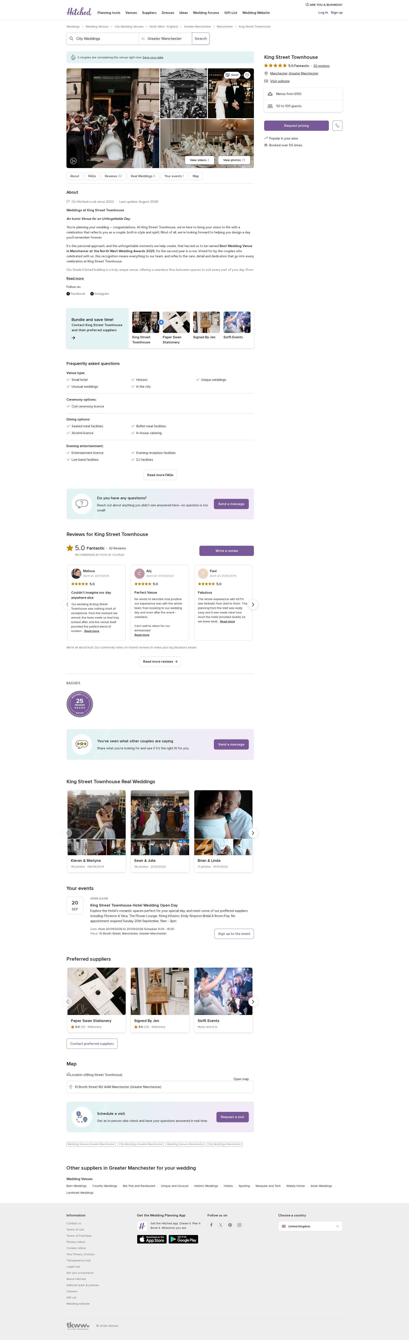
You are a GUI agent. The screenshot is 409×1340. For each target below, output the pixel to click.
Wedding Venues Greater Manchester (91, 1144)
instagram (102, 294)
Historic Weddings (206, 1186)
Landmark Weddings (80, 1193)
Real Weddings (143, 176)
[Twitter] (221, 1225)
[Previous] (67, 604)
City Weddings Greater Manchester (141, 1144)
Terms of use (75, 1229)
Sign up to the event (234, 934)
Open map (241, 1079)
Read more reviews (158, 661)
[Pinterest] (230, 1225)
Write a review (227, 551)
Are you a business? (80, 1273)
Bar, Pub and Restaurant (139, 1186)
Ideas (183, 13)
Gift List (230, 13)
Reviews (113, 176)
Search (201, 38)
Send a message (231, 504)
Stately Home (295, 1186)
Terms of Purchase (79, 1236)
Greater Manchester (198, 26)
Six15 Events (208, 1020)
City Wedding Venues (129, 26)
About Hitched (76, 1279)
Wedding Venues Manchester (185, 1144)
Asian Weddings (321, 1186)
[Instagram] (239, 1225)
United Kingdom (299, 1226)
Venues (131, 13)
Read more (75, 278)
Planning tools (109, 13)
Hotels (228, 1186)
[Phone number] (337, 126)
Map (196, 176)
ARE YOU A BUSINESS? (326, 5)
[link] (97, 831)
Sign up (337, 12)
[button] (160, 328)
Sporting (244, 1186)
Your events (174, 176)
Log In (323, 12)
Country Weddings (104, 1186)
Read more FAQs (160, 475)
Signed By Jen (146, 1020)
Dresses (168, 13)
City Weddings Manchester (224, 1144)
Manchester (225, 26)
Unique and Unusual (174, 1186)
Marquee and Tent (268, 1186)
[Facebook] (211, 1225)
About (74, 176)
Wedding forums (206, 13)
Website (256, 13)
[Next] (253, 604)
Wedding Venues (97, 26)
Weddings (73, 26)
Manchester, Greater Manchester (294, 73)
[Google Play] (183, 1243)
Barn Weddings (76, 1186)
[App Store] (152, 1243)
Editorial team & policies (82, 1285)
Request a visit (232, 1117)
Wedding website (78, 1303)
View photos (234, 160)
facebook (78, 294)
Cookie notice (76, 1248)
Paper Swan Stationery (91, 1020)
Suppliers (149, 13)
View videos (199, 160)
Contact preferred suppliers (92, 1044)
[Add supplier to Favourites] (247, 75)
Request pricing (296, 126)
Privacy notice (75, 1242)
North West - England (164, 26)
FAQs (92, 176)
